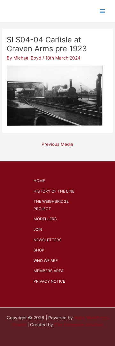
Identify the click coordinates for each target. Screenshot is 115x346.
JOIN (38, 229)
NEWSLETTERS (48, 240)
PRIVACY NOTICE (49, 281)
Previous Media (57, 144)
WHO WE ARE (46, 260)
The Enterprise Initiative (78, 324)
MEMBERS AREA (49, 271)
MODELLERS (45, 219)
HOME (39, 181)
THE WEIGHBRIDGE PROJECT (51, 205)
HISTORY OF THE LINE (54, 191)
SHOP (39, 250)
